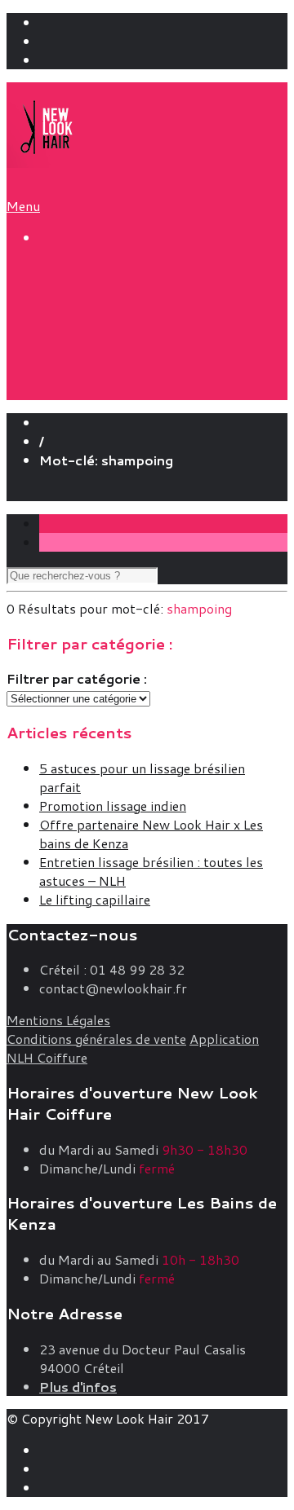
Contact (63, 491)
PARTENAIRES (117, 354)
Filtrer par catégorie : (77, 678)
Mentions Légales (58, 1019)
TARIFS (66, 293)
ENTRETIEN (109, 335)
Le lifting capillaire (94, 899)
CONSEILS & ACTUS (115, 315)
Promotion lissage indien (112, 805)
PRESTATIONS (94, 271)
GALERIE (72, 374)
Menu (23, 205)
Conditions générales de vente (96, 1038)
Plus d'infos (78, 1386)
